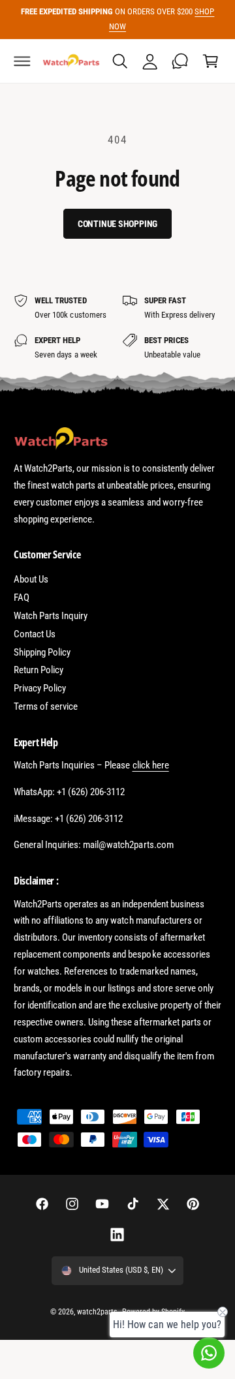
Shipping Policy (42, 652)
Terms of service (46, 706)
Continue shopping (118, 224)
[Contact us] (209, 1353)
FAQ (21, 597)
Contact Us (34, 634)
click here (151, 765)
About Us (31, 579)
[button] (22, 61)
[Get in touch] (180, 61)
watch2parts (97, 1311)
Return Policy (38, 670)
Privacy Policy (40, 688)
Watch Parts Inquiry (50, 616)
